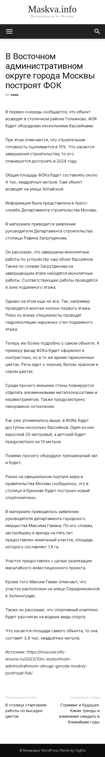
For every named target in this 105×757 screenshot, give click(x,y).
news (14, 95)
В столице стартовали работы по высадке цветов (25, 711)
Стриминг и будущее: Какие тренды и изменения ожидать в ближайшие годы (79, 713)
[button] (97, 31)
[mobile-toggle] (9, 31)
